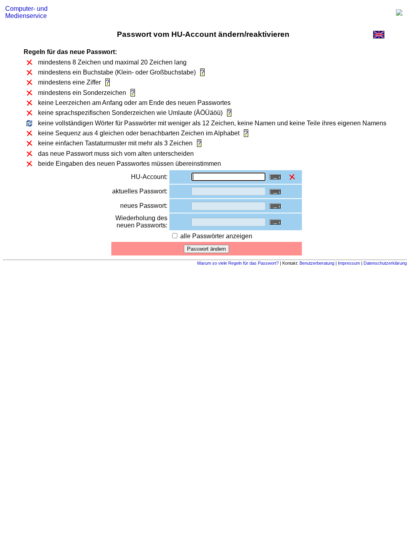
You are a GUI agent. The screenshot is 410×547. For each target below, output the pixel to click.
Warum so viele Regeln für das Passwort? (238, 263)
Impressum (349, 263)
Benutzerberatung (317, 263)
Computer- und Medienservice (26, 12)
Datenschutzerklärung (385, 263)
